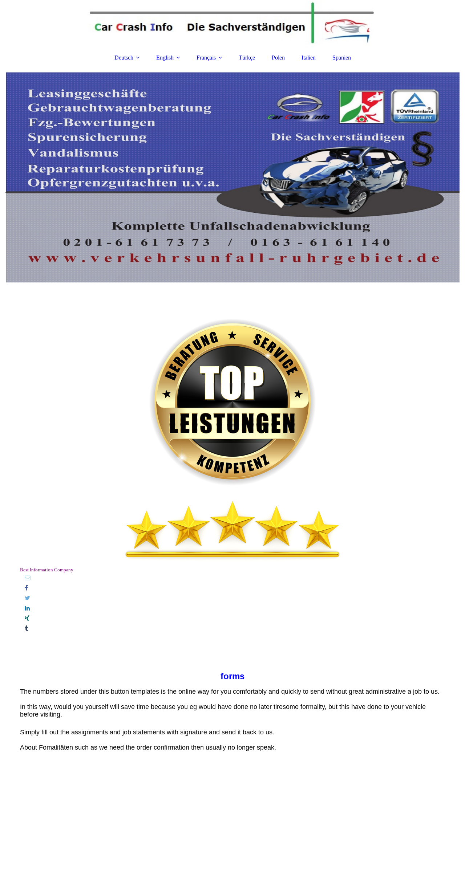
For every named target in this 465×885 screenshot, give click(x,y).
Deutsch (124, 57)
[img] (232, 23)
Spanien (341, 57)
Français (206, 57)
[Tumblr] (26, 628)
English (165, 57)
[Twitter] (27, 598)
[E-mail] (27, 578)
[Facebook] (26, 588)
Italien (309, 57)
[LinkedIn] (27, 608)
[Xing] (26, 618)
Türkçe (247, 57)
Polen (278, 57)
